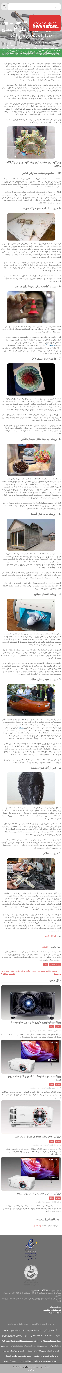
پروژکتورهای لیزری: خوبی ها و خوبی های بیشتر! (36, 1022)
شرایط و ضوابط (55, 1312)
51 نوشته (46, 947)
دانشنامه (48, 1335)
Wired (21, 727)
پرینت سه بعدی (55, 964)
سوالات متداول (55, 1307)
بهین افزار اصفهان (34, 1330)
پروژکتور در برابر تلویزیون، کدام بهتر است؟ (39, 1194)
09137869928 (44, 1290)
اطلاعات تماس (36, 1335)
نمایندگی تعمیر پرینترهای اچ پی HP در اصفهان (29, 1345)
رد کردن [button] (31, 1369)
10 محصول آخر (50, 1330)
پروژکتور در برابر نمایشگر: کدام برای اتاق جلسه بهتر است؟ (34, 1078)
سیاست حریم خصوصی (52, 1309)
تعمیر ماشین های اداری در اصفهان (18, 1356)
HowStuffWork (50, 936)
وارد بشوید (37, 1225)
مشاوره (58, 1027)
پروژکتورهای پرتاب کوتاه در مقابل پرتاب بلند (38, 1137)
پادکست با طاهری (17, 1330)
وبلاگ (46, 964)
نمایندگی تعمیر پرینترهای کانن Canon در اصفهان (38, 1361)
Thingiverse (50, 345)
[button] (12, 24)
